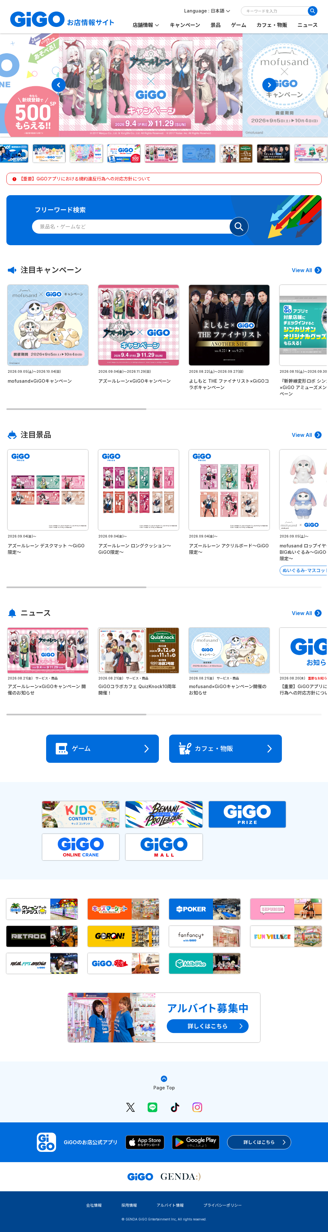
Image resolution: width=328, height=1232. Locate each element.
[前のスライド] (59, 85)
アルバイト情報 (170, 1205)
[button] (52, 154)
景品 (215, 25)
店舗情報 (143, 25)
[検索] (313, 11)
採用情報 (129, 1205)
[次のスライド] (269, 85)
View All (302, 270)
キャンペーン (185, 25)
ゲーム (238, 25)
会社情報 (94, 1205)
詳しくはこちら (259, 1142)
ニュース (308, 25)
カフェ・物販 (272, 25)
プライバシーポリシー (222, 1205)
